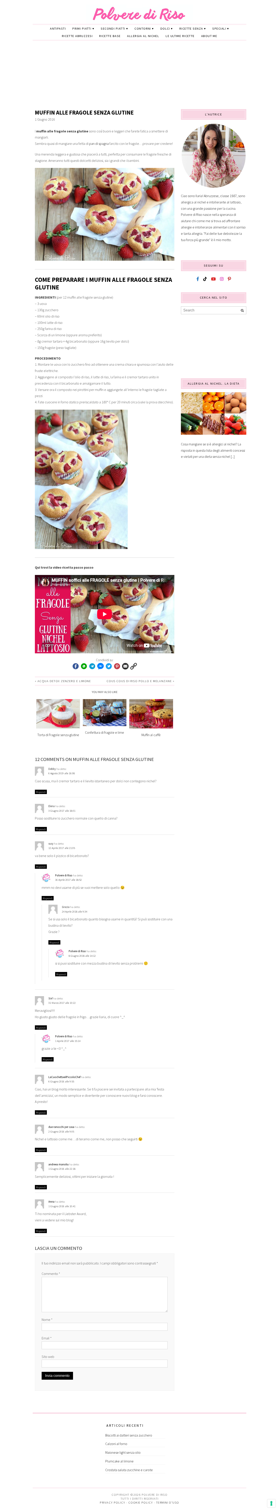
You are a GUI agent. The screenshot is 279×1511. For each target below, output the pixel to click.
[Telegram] (92, 666)
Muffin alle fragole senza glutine (84, 112)
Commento (51, 1273)
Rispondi (41, 792)
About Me (209, 36)
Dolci (165, 28)
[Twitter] (109, 666)
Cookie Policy (140, 1502)
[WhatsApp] (84, 666)
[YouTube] (213, 279)
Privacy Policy (112, 1502)
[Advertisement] (139, 76)
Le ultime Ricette (180, 36)
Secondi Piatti (113, 28)
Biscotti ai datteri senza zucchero (128, 1435)
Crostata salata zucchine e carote (129, 1470)
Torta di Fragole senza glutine (58, 735)
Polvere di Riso (63, 875)
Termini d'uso (167, 1502)
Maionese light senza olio (123, 1452)
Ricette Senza (191, 28)
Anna (51, 1201)
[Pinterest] (117, 666)
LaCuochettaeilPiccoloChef (64, 1077)
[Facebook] (75, 666)
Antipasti (58, 28)
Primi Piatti (81, 28)
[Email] (125, 666)
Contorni (142, 28)
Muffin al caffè (151, 735)
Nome (47, 1319)
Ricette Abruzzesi (77, 36)
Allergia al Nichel (143, 36)
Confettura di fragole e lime (104, 732)
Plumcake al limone (119, 1461)
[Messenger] (100, 666)
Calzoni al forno (116, 1444)
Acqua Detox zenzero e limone (64, 681)
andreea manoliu (58, 1164)
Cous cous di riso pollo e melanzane (139, 681)
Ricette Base (110, 36)
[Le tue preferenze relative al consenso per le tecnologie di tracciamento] (271, 1503)
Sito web (48, 1356)
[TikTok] (205, 279)
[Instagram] (222, 279)
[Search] (242, 311)
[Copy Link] (133, 666)
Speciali (219, 28)
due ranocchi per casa (61, 1127)
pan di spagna (99, 143)
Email (47, 1338)
